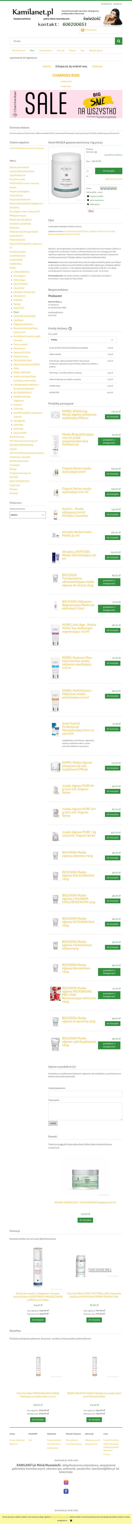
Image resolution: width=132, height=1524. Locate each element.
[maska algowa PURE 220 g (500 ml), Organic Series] (55, 813)
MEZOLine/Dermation (19, 461)
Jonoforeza (14, 227)
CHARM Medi (66, 86)
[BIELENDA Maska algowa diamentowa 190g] (55, 968)
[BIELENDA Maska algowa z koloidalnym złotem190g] (55, 945)
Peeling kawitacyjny (18, 215)
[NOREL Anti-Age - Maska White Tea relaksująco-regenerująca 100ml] (55, 634)
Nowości (13, 489)
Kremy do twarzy (21, 356)
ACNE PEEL (19, 424)
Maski (16, 312)
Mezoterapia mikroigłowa (21, 219)
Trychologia (15, 465)
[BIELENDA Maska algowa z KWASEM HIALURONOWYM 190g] (55, 899)
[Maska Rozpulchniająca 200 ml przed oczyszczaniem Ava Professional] (55, 445)
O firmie (107, 1454)
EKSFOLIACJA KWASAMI (24, 316)
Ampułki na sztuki (17, 179)
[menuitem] (19, 50)
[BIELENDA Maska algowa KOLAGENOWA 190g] (55, 876)
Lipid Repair (19, 320)
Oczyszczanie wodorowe (20, 199)
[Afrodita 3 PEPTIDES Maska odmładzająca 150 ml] (55, 556)
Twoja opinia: (54, 1100)
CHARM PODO (66, 81)
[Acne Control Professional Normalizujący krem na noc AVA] (55, 729)
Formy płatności (72, 1440)
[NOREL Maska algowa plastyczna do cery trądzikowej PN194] (55, 767)
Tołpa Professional (17, 175)
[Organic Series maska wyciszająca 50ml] (55, 472)
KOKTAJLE (18, 300)
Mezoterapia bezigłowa (20, 191)
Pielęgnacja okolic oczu (23, 324)
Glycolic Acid (19, 288)
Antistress (18, 404)
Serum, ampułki (20, 344)
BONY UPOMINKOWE (19, 481)
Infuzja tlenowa (16, 195)
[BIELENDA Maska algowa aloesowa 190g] (55, 856)
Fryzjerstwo (15, 485)
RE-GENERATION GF (23, 392)
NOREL (13, 268)
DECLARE (14, 477)
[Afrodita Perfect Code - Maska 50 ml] (55, 535)
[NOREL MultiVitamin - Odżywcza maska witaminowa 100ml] (55, 700)
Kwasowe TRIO (20, 433)
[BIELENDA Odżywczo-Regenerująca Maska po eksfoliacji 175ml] (55, 605)
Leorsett (13, 449)
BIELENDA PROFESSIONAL (22, 445)
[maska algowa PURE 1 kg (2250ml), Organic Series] (55, 836)
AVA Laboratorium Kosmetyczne (24, 441)
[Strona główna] (66, 16)
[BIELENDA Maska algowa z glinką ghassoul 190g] (55, 1044)
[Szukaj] (118, 41)
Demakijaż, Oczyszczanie (24, 292)
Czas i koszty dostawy (74, 1444)
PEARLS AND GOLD (22, 372)
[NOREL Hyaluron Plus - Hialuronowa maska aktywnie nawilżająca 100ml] (55, 667)
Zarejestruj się (97, 66)
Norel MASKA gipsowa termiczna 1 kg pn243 (27, 148)
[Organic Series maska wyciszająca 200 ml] (55, 492)
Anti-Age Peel (19, 420)
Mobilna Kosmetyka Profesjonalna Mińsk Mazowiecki (111, 1447)
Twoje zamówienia (54, 1440)
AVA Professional (17, 437)
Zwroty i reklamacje (17, 1440)
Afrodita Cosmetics (18, 251)
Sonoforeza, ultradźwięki (20, 223)
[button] (94, 196)
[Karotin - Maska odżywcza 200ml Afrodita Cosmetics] (55, 514)
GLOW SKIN (19, 308)
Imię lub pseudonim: (57, 1088)
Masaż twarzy (19, 348)
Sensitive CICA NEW (22, 352)
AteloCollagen (20, 280)
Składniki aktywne (17, 239)
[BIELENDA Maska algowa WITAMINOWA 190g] (55, 922)
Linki (30, 1440)
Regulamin (14, 1444)
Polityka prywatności (92, 1440)
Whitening (18, 408)
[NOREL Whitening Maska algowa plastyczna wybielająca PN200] (55, 414)
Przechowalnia (52, 1448)
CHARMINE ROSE (66, 75)
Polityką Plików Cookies (60, 1517)
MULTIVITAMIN (21, 284)
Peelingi (17, 304)
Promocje (14, 493)
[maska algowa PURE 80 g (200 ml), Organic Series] (55, 789)
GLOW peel (18, 429)
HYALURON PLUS (21, 272)
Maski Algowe (19, 276)
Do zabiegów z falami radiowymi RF (25, 211)
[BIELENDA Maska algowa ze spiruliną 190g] (55, 1022)
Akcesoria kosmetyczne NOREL (27, 364)
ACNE (16, 368)
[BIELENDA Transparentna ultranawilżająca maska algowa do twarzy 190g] (55, 578)
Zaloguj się (47, 66)
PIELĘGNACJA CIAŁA (23, 360)
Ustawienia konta (53, 1444)
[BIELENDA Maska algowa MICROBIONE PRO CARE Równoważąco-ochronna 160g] (55, 994)
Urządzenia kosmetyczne (20, 473)
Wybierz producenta (17, 509)
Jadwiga (13, 469)
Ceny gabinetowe (91, 1444)
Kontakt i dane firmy (111, 1440)
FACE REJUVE (19, 296)
